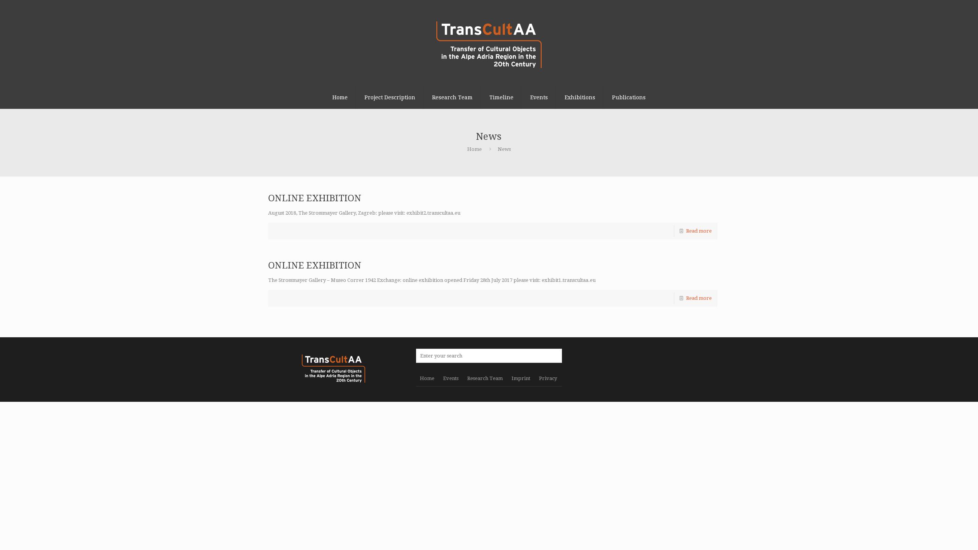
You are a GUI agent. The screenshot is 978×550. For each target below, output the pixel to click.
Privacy (548, 378)
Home (474, 149)
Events (450, 378)
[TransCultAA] (489, 43)
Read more (699, 231)
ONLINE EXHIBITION (314, 198)
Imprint (521, 378)
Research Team (485, 378)
